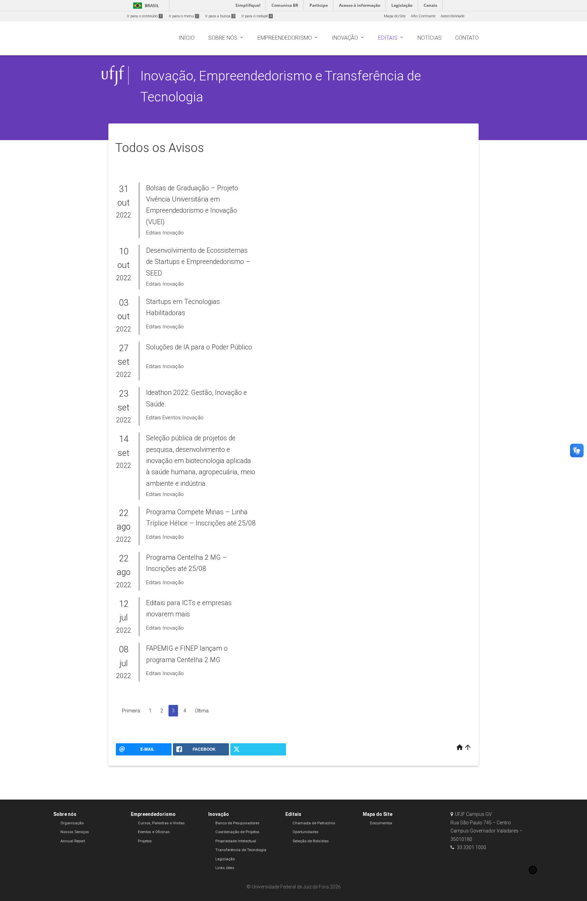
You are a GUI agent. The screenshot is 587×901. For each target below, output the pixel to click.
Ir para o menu (183, 16)
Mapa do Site (395, 16)
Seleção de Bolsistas (310, 841)
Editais (293, 814)
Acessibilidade (452, 16)
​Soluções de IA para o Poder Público (199, 347)
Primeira (131, 710)
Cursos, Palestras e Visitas (161, 823)
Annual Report (72, 841)
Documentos (381, 823)
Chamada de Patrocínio (313, 823)
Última (202, 710)
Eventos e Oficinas (154, 832)
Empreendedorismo (153, 814)
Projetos (145, 841)
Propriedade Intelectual (235, 841)
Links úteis (224, 868)
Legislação (225, 859)
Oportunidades (305, 832)
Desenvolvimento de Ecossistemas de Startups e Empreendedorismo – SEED (198, 262)
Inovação (218, 814)
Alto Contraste (423, 16)
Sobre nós (64, 814)
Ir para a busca (219, 16)
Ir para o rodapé (257, 16)
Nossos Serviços (74, 832)
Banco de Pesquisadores (237, 823)
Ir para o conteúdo (144, 16)
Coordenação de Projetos (237, 832)
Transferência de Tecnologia (240, 850)
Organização (72, 823)
